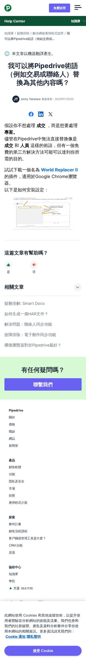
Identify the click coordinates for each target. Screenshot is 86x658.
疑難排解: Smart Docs (24, 303)
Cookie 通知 (16, 636)
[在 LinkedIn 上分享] (40, 115)
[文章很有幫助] (8, 265)
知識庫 (9, 33)
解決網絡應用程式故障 (48, 33)
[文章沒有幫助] (34, 265)
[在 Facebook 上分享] (31, 115)
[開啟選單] (78, 8)
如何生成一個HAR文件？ (26, 313)
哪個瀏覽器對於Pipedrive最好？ (32, 345)
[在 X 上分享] (50, 115)
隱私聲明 (34, 636)
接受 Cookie (43, 650)
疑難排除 (23, 33)
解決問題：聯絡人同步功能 (28, 324)
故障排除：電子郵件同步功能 (30, 334)
